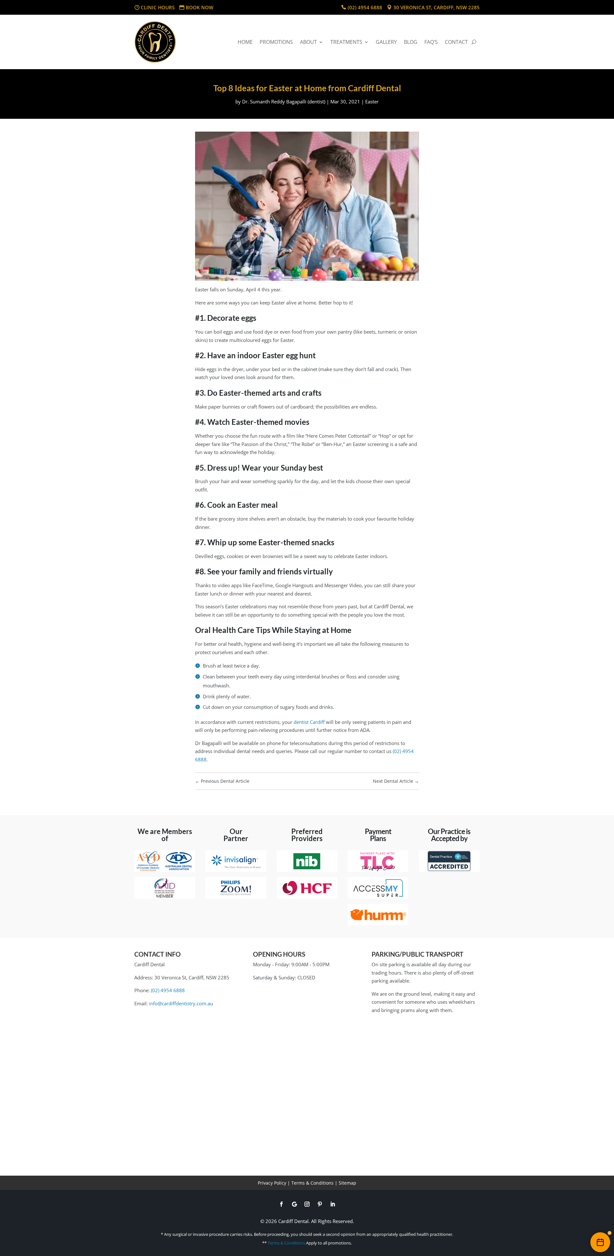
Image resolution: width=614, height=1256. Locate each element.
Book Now (199, 7)
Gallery (386, 41)
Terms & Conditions (312, 1183)
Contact (456, 41)
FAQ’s (431, 41)
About (308, 41)
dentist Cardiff (309, 722)
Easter (372, 101)
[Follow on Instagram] (307, 1204)
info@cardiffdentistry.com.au (181, 1003)
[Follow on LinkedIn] (332, 1204)
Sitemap (347, 1183)
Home (245, 41)
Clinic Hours (158, 7)
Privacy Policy (272, 1183)
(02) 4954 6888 (365, 7)
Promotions (276, 41)
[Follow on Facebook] (281, 1204)
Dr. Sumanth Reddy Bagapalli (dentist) (283, 101)
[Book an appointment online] (600, 1242)
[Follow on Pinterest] (320, 1204)
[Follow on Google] (294, 1204)
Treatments (346, 41)
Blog (410, 41)
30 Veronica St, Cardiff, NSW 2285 (436, 7)
